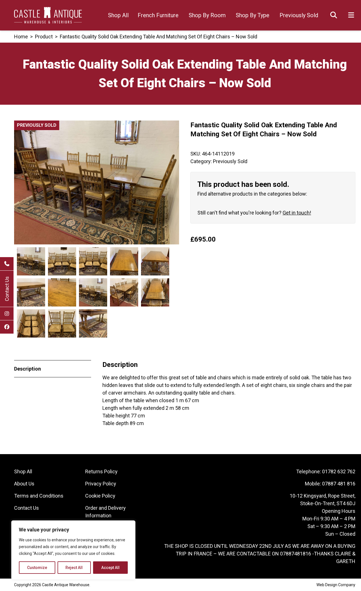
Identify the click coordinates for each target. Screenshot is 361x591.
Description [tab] (27, 369)
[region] (73, 550)
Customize (37, 567)
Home (21, 37)
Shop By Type (252, 15)
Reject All (74, 567)
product (44, 37)
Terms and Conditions (38, 496)
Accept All (110, 567)
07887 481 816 (338, 484)
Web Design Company (335, 585)
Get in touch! (297, 213)
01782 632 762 (338, 471)
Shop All (118, 15)
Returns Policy (101, 471)
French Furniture (158, 15)
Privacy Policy (100, 484)
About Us (24, 484)
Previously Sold (298, 15)
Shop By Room (207, 15)
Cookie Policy (100, 496)
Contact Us (7, 288)
